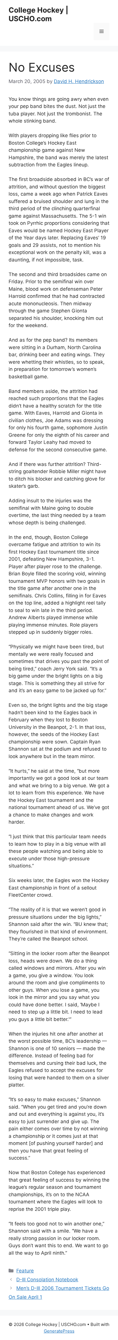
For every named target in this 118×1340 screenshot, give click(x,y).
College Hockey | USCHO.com (38, 14)
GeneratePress (59, 1331)
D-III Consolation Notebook (47, 1279)
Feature (25, 1271)
